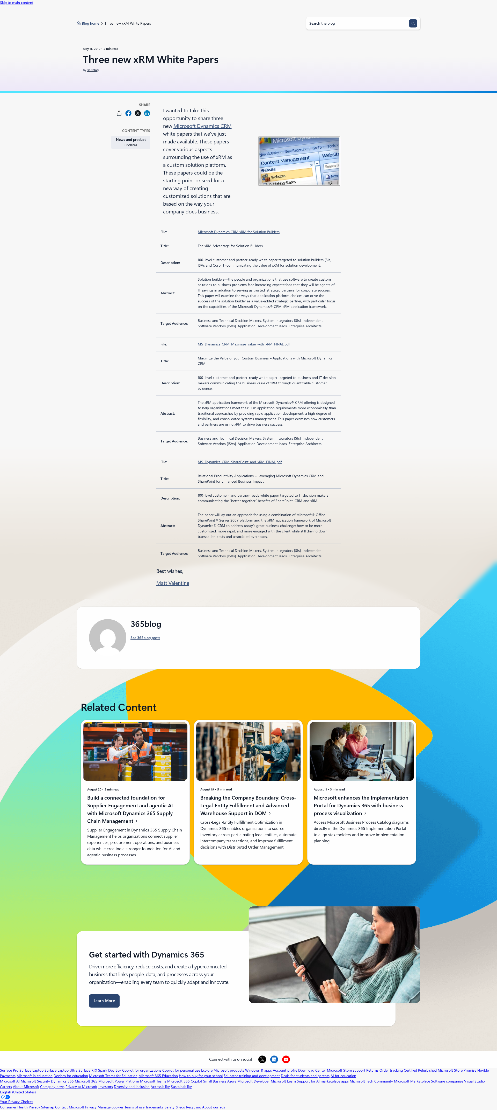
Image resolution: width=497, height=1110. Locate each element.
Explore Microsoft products (222, 1070)
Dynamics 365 (62, 1081)
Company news (52, 1087)
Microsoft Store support (346, 1070)
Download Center (312, 1070)
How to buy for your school (201, 1076)
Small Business (214, 1081)
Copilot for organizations (141, 1070)
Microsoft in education (35, 1076)
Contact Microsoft (69, 1107)
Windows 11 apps (258, 1070)
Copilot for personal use (181, 1070)
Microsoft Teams (153, 1081)
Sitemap (47, 1107)
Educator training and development (252, 1076)
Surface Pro (9, 1070)
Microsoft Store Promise (457, 1070)
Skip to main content (16, 3)
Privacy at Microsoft (81, 1087)
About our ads (213, 1107)
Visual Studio (474, 1081)
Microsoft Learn (283, 1081)
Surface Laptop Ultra (61, 1070)
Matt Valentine (172, 583)
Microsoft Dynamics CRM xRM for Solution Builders (239, 232)
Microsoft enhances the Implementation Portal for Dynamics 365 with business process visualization (361, 805)
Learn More (104, 1000)
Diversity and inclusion (132, 1087)
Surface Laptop (31, 1070)
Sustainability (181, 1087)
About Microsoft (26, 1087)
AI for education (343, 1076)
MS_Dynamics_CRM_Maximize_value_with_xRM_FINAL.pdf (244, 344)
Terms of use (134, 1107)
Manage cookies (110, 1107)
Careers (6, 1087)
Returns (372, 1070)
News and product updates (131, 142)
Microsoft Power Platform (118, 1081)
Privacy (91, 1107)
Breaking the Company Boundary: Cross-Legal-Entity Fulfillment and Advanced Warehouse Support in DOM (248, 805)
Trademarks (154, 1107)
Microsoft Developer (253, 1081)
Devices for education (71, 1076)
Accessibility (160, 1087)
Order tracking (391, 1070)
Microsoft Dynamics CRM (202, 126)
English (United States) (18, 1092)
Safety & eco (175, 1107)
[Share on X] (138, 113)
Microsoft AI (10, 1081)
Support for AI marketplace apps (323, 1081)
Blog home (90, 23)
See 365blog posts (145, 638)
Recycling (193, 1107)
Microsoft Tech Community (371, 1081)
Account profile (285, 1070)
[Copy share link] (119, 113)
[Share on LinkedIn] (147, 113)
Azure (231, 1081)
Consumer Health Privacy (20, 1107)
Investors (105, 1087)
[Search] (413, 23)
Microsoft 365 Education (158, 1076)
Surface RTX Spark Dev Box (99, 1070)
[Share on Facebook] (128, 113)
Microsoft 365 (86, 1081)
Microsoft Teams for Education (113, 1076)
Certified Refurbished (420, 1070)
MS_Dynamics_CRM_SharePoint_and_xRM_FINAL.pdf (240, 462)
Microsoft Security (35, 1081)
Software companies (447, 1081)
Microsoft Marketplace (412, 1081)
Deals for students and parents (305, 1076)
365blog (93, 70)
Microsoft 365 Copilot (184, 1081)
